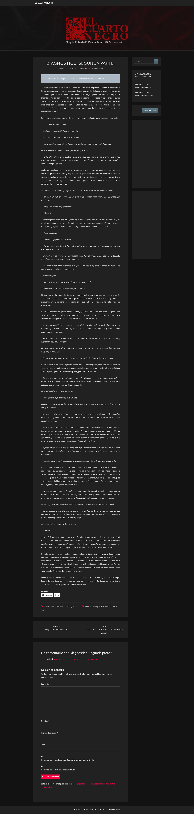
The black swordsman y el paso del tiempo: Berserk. (104, 629)
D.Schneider (82, 68)
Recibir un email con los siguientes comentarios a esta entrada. (67, 760)
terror (114, 606)
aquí (106, 78)
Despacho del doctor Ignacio (64, 606)
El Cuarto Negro (44, 2)
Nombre (45, 721)
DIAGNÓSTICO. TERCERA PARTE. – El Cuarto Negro (75, 659)
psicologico (106, 606)
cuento (88, 606)
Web (43, 744)
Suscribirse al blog (150, 110)
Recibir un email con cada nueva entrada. (58, 769)
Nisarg (117, 809)
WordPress (102, 809)
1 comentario (97, 68)
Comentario (46, 684)
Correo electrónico (49, 733)
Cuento (47, 606)
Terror (43, 610)
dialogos (96, 606)
